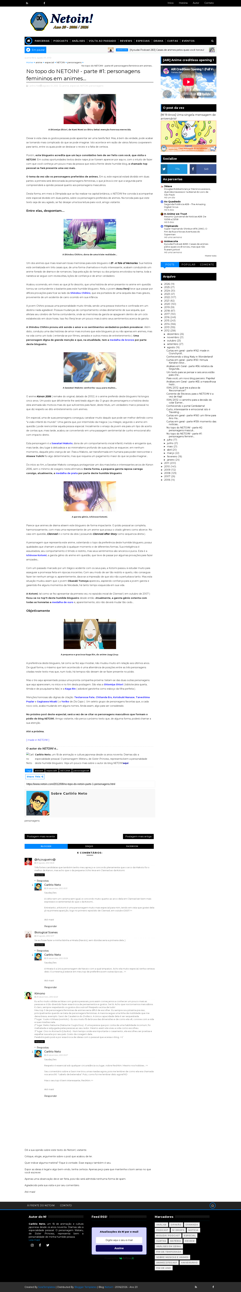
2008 (167, 473)
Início (171, 2)
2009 (167, 469)
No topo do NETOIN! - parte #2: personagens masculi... (184, 429)
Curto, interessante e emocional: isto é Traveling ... (188, 411)
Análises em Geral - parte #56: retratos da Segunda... (189, 367)
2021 (167, 300)
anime (39, 62)
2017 (167, 314)
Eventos (188, 40)
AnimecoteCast (166, 1262)
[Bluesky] (201, 1287)
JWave (168, 186)
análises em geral (168, 1246)
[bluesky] (32, 3)
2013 (167, 327)
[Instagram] (32, 1245)
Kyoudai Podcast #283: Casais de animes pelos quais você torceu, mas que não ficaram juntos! (186, 247)
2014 (167, 324)
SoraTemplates (46, 1287)
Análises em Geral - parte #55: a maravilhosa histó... (191, 383)
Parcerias (42, 40)
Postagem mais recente (41, 836)
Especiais (143, 40)
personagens (74, 62)
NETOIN (61, 62)
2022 (167, 297)
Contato (209, 2)
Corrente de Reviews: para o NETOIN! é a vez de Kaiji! (189, 395)
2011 (167, 463)
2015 (167, 320)
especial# (51, 770)
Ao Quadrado (172, 201)
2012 (167, 330)
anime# (39, 770)
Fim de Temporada (168, 1251)
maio (170, 446)
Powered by (111, 1258)
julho (170, 439)
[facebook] (44, 3)
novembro (173, 337)
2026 (167, 283)
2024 (167, 290)
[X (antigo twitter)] (38, 3)
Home (29, 62)
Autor (196, 2)
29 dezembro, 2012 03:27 (57, 1055)
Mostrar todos (210, 256)
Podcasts (60, 40)
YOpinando (171, 226)
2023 (167, 294)
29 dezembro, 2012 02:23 (47, 997)
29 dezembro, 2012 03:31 (56, 888)
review (190, 1241)
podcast (162, 1230)
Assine (119, 1248)
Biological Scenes (46, 932)
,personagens (96, 85)
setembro (173, 344)
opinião (176, 1224)
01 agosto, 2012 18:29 (45, 863)
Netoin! (109, 1287)
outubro (172, 340)
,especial (74, 85)
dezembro (173, 334)
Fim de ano (163, 1268)
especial (49, 62)
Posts (170, 264)
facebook (132, 846)
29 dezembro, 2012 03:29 (57, 958)
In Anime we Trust (175, 213)
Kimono (39, 993)
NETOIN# (65, 770)
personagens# (81, 770)
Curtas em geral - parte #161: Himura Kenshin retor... (187, 361)
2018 (167, 310)
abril (169, 449)
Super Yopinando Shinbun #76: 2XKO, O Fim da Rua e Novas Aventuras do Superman (185, 231)
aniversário (189, 1262)
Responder (39, 875)
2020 (167, 304)
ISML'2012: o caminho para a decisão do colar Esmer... (189, 401)
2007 (167, 476)
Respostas (43, 880)
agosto (171, 347)
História (183, 2)
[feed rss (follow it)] (27, 3)
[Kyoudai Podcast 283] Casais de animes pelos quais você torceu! (136, 49)
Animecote (91, 50)
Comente (207, 264)
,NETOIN (84, 85)
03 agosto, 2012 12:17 (45, 936)
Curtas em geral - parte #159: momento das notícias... (191, 423)
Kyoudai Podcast (168, 1235)
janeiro (171, 459)
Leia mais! (34, 1239)
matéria (175, 1241)
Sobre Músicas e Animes (172, 1257)
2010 (167, 466)
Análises (78, 40)
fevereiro (172, 456)
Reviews (126, 40)
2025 (167, 287)
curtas (161, 1241)
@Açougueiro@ (45, 859)
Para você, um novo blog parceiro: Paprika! (190, 378)
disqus (89, 846)
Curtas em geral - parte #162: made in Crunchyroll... (187, 352)
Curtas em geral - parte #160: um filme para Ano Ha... (191, 417)
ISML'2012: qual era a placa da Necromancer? (183, 389)
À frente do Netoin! (41, 1205)
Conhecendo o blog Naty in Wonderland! (189, 356)
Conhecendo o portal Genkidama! (185, 405)
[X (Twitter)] (47, 1245)
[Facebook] (40, 1245)
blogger (46, 846)
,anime (65, 85)
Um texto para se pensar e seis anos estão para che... (190, 374)
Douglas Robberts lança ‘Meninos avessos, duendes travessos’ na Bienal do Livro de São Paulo (187, 192)
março (171, 453)
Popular (188, 264)
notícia (193, 1230)
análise (161, 1224)
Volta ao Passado (102, 40)
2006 (167, 479)
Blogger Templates (85, 1287)
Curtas (172, 40)
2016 (167, 317)
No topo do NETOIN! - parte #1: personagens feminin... (184, 435)
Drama (158, 40)
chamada (192, 1224)
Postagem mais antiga (138, 836)
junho (170, 443)
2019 (167, 307)
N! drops (178, 1230)
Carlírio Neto (52, 884)
